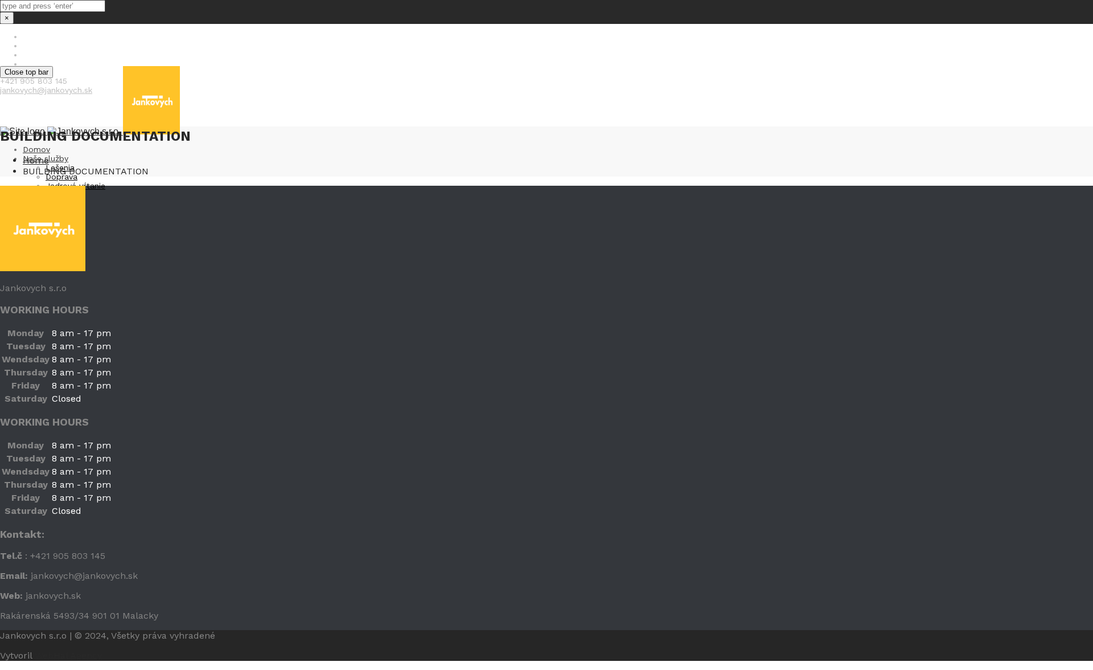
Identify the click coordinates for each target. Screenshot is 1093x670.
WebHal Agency (68, 655)
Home (36, 160)
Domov (36, 149)
